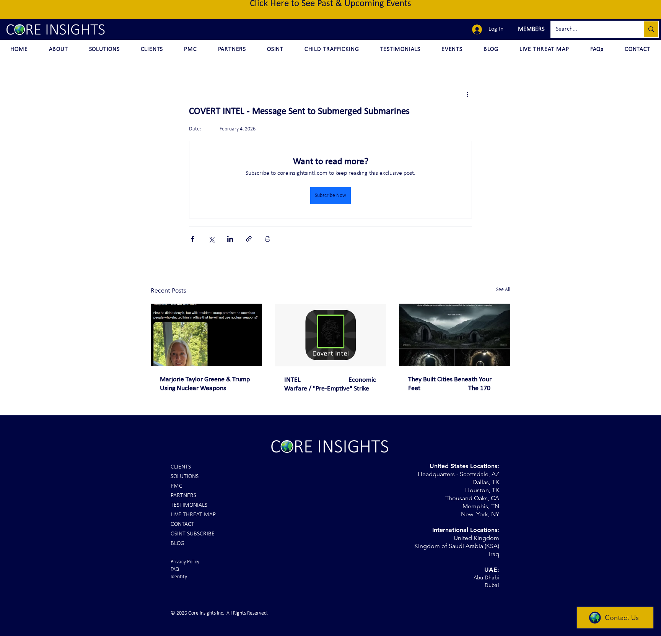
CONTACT (182, 524)
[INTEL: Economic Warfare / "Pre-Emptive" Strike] (330, 335)
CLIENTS (181, 467)
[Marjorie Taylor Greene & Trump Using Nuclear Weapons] (206, 335)
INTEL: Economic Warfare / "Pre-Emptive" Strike (330, 384)
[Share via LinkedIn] (230, 238)
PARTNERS (183, 496)
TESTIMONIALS (189, 505)
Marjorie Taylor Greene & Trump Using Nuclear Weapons (205, 384)
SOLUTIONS (185, 476)
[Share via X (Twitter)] (211, 238)
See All (503, 290)
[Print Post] (267, 238)
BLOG (177, 543)
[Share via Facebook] (192, 238)
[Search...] (650, 29)
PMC (176, 486)
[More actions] (467, 94)
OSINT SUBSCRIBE (193, 534)
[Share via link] (248, 238)
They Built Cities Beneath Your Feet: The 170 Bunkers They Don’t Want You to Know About (453, 384)
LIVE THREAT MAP (193, 515)
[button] (530, 29)
